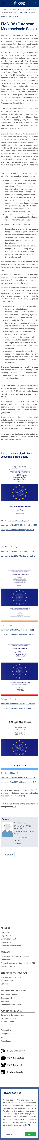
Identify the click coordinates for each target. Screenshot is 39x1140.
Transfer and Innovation (13, 990)
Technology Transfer (9, 998)
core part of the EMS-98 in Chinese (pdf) (17, 782)
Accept (29, 1134)
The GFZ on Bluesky (15, 1065)
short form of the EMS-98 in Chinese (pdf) (18, 777)
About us (5, 928)
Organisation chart (8, 939)
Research (5, 952)
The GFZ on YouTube (15, 1058)
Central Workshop (8, 1018)
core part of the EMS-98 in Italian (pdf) (17, 634)
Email (18, 841)
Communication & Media (11, 1005)
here (14, 807)
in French (11, 547)
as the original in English (18, 520)
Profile (19, 844)
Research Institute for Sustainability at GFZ (18, 963)
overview (9, 855)
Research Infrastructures (11, 977)
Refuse (7, 1134)
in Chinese (12, 773)
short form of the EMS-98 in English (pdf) (18, 525)
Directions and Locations (11, 945)
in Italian (9, 625)
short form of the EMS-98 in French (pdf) (18, 551)
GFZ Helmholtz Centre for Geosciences (19, 3)
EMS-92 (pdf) (29, 790)
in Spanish (12, 699)
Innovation (5, 1001)
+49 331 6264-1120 (24, 838)
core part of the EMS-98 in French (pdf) (17, 556)
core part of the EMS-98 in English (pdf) (17, 529)
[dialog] (19, 1113)
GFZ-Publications (8, 966)
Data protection (7, 1034)
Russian (20, 796)
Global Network (7, 942)
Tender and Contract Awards (12, 1015)
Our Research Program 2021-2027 (15, 956)
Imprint (3, 1037)
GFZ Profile (5, 932)
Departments (6, 960)
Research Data (7, 980)
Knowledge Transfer (9, 995)
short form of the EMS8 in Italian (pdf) (16, 630)
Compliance (6, 1041)
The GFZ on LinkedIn (14, 1072)
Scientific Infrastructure (14, 973)
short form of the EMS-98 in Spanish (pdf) (18, 704)
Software (4, 984)
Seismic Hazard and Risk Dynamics (15, 9)
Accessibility (6, 1030)
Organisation (6, 935)
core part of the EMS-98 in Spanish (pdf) (17, 708)
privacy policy (22, 1125)
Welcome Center (7, 1022)
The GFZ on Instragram (15, 1051)
